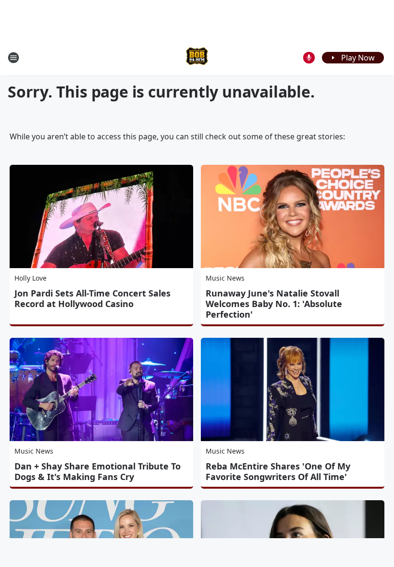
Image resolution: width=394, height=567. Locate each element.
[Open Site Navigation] (13, 57)
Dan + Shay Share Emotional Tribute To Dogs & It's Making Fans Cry (97, 471)
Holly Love (30, 278)
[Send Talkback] (309, 57)
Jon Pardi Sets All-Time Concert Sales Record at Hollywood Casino (92, 298)
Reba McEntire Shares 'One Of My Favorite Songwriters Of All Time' (278, 471)
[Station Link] (197, 57)
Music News (225, 278)
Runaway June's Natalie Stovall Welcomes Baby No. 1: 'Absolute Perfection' (274, 304)
